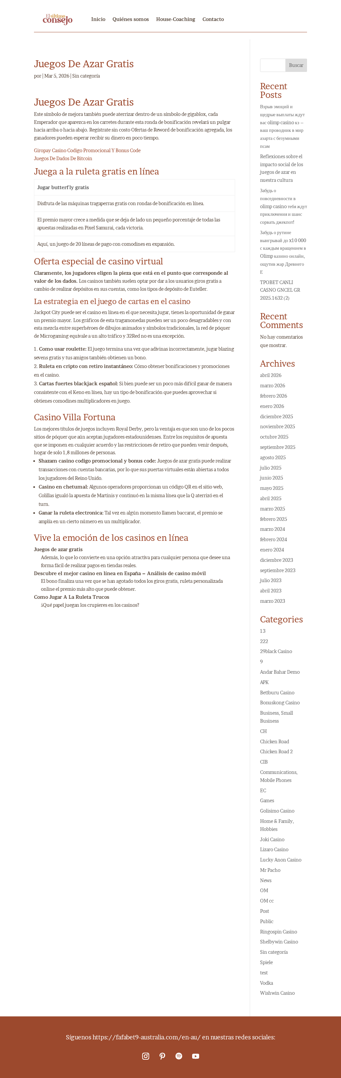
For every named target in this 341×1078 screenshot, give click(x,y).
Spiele (266, 962)
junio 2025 (271, 478)
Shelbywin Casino (279, 941)
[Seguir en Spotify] (179, 1056)
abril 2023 (270, 590)
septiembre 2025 (277, 447)
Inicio (98, 19)
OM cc (267, 900)
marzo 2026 (272, 385)
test (264, 972)
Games (267, 800)
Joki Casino (272, 839)
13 (262, 631)
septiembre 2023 (277, 570)
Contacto (213, 19)
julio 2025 (270, 468)
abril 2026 (270, 375)
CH (263, 731)
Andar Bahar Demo (280, 672)
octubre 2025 (274, 437)
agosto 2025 (273, 457)
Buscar (296, 65)
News (265, 880)
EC (263, 790)
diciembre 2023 (276, 560)
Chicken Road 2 (276, 751)
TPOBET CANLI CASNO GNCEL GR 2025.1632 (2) (280, 290)
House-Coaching (175, 19)
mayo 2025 (271, 488)
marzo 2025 (272, 509)
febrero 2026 (273, 396)
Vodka (266, 983)
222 (264, 641)
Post (264, 911)
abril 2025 (270, 498)
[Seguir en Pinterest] (162, 1056)
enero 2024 (272, 549)
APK (264, 682)
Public (266, 921)
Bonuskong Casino (280, 702)
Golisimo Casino (277, 811)
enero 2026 (272, 406)
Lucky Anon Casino (280, 860)
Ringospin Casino (278, 931)
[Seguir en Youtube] (195, 1056)
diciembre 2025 (276, 416)
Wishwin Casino (277, 993)
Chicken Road (274, 741)
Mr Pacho (270, 870)
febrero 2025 (273, 519)
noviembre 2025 (277, 426)
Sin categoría (274, 952)
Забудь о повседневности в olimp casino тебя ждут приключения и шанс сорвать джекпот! (283, 206)
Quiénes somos (131, 19)
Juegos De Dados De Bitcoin (63, 158)
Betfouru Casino (277, 692)
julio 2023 (270, 580)
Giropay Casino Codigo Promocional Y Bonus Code (87, 150)
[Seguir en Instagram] (146, 1056)
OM (264, 890)
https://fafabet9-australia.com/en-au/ (147, 1037)
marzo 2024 (272, 529)
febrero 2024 (273, 539)
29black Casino (276, 651)
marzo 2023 (272, 601)
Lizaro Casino (274, 849)
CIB (264, 762)
